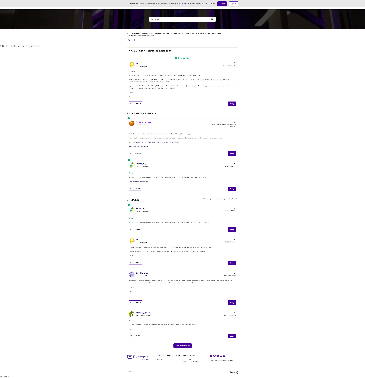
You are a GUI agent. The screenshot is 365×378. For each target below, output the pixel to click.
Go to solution (184, 58)
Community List (147, 33)
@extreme (149, 138)
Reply (232, 104)
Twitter (214, 356)
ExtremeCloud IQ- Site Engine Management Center (203, 33)
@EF (132, 173)
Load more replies (182, 346)
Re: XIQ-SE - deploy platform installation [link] (142, 35)
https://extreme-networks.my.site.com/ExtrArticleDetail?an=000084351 (155, 142)
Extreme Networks (133, 33)
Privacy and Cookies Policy (191, 362)
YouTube (221, 356)
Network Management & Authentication (169, 33)
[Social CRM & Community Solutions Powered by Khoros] (233, 371)
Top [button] (130, 371)
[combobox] (182, 19)
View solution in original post (138, 146)
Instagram (224, 356)
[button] (222, 3)
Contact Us (158, 359)
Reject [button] (233, 4)
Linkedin (218, 356)
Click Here (184, 3)
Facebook (211, 356)
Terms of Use (186, 359)
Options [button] (131, 40)
